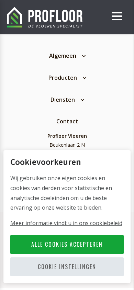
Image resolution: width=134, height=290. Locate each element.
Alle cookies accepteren (67, 244)
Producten (62, 77)
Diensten (63, 99)
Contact (67, 121)
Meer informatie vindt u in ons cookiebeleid (66, 223)
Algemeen (62, 55)
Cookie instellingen (67, 267)
